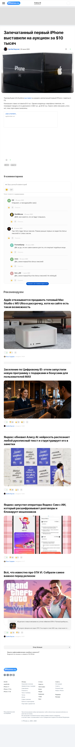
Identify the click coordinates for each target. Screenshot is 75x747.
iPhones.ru (26, 721)
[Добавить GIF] (11, 189)
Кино (39, 699)
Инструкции (58, 684)
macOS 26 (6, 684)
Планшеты (25, 690)
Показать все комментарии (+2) (37, 283)
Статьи (40, 682)
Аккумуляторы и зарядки (28, 686)
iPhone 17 (6, 686)
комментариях (19, 194)
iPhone (7, 165)
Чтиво (40, 696)
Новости (13, 165)
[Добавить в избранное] (66, 49)
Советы (57, 682)
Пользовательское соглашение (9, 712)
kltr (13, 200)
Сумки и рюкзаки (26, 699)
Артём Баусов (10, 426)
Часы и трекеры (26, 692)
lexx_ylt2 (18, 273)
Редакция (58, 694)
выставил (27, 98)
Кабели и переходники (28, 701)
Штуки (23, 697)
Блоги (40, 689)
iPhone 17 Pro (7, 689)
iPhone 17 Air (7, 691)
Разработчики (59, 688)
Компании (41, 694)
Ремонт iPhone (59, 690)
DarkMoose (19, 214)
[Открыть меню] (3, 3)
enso (16, 259)
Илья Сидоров (10, 356)
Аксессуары (41, 686)
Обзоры (24, 682)
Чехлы (23, 695)
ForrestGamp (19, 245)
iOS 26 (5, 682)
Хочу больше (37, 647)
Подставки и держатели (28, 703)
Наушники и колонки (27, 684)
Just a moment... (11, 114)
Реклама (57, 697)
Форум (40, 691)
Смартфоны (25, 688)
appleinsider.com (10, 116)
